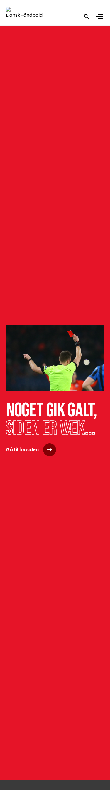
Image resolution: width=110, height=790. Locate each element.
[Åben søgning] (86, 16)
